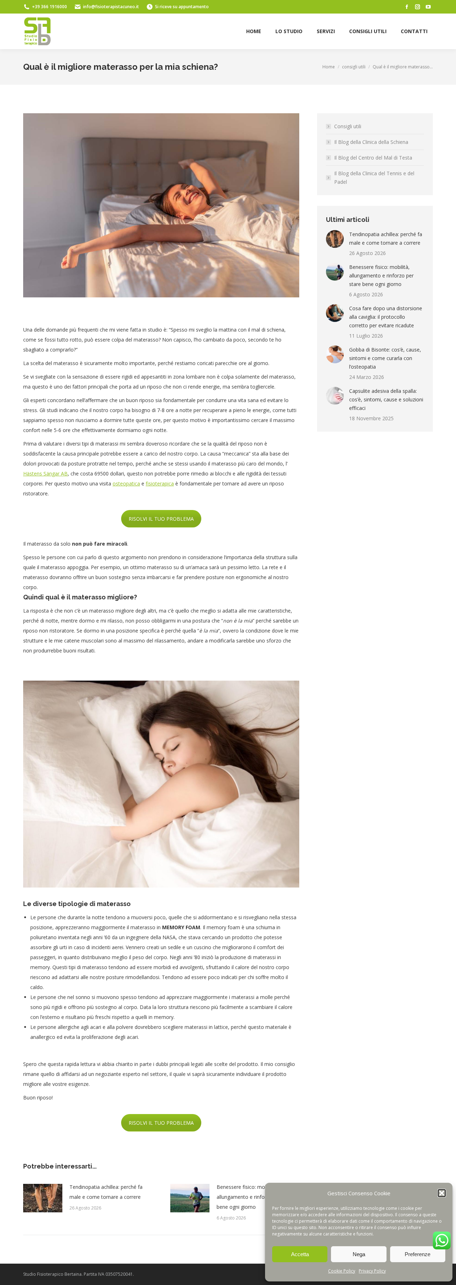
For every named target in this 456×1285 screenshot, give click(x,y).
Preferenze (417, 1254)
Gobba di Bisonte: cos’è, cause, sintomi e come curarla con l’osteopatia (385, 358)
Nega (359, 1254)
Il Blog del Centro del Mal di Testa (373, 157)
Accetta (300, 1254)
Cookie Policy (341, 1271)
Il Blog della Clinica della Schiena (371, 142)
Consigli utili (347, 126)
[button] (441, 1193)
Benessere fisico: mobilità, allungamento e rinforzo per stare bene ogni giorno (255, 1196)
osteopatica (126, 483)
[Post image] (42, 1198)
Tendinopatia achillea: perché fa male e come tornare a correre (105, 1191)
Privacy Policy (372, 1271)
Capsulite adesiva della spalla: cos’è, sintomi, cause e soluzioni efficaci (386, 399)
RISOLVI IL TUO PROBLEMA (161, 518)
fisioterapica (160, 483)
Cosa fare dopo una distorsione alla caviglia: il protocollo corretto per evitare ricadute (385, 317)
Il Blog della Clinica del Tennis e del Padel (374, 177)
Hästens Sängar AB (45, 473)
